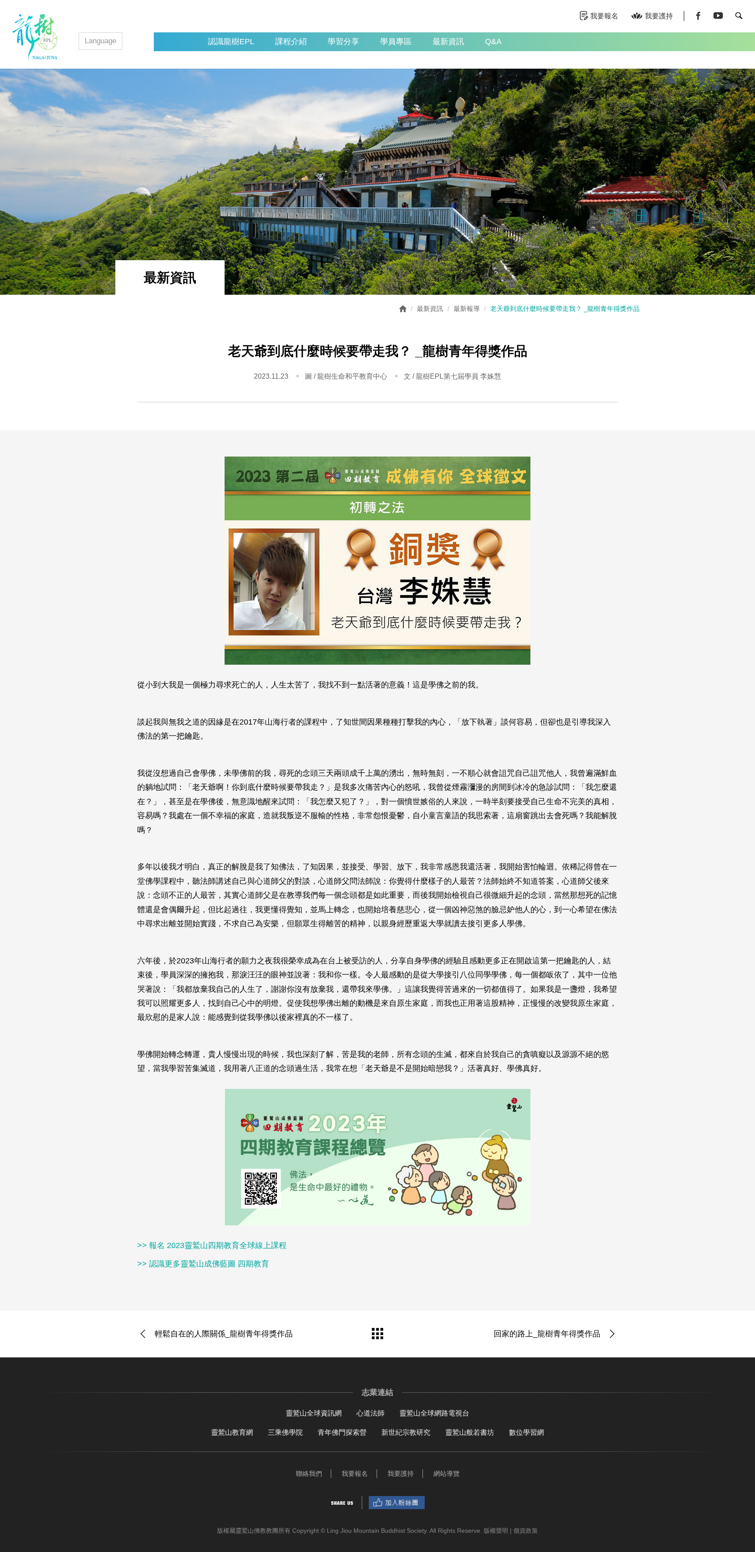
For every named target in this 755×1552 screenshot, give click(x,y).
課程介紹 (291, 41)
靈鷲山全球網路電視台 (434, 1413)
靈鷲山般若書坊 (469, 1432)
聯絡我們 (309, 1473)
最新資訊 (448, 41)
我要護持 (659, 16)
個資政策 (525, 1530)
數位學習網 (526, 1432)
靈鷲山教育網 (232, 1432)
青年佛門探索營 (342, 1432)
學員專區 (396, 41)
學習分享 (343, 41)
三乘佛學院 (285, 1432)
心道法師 (370, 1413)
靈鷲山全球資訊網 (314, 1413)
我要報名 (604, 16)
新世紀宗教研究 (405, 1432)
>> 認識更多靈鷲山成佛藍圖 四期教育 (203, 1263)
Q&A (493, 41)
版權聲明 (496, 1530)
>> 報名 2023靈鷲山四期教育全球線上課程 (212, 1245)
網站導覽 (446, 1473)
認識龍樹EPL (231, 41)
